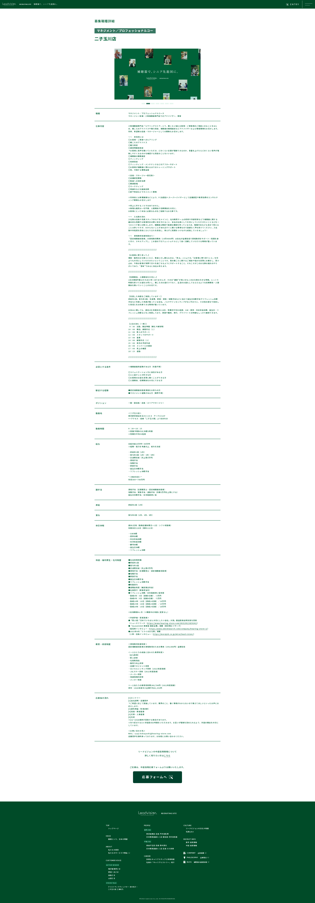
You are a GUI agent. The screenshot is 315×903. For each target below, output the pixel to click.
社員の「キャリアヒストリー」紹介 (160, 862)
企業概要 (201, 853)
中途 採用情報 (191, 845)
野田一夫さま (113, 872)
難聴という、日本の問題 (118, 839)
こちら (167, 755)
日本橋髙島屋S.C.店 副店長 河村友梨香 (161, 837)
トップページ (113, 828)
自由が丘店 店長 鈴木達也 (156, 845)
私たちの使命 (113, 850)
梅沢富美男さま (114, 869)
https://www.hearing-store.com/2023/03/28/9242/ (172, 623)
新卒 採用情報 (191, 842)
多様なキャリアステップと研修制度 (160, 859)
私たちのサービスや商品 (118, 853)
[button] (143, 103)
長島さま (111, 875)
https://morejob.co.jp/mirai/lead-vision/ (173, 634)
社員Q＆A (190, 831)
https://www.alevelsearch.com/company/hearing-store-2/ (178, 628)
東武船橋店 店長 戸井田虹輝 (157, 834)
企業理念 (203, 857)
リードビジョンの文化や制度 (197, 828)
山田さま (111, 878)
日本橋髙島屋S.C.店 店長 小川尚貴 (160, 848)
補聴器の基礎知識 (200, 862)
